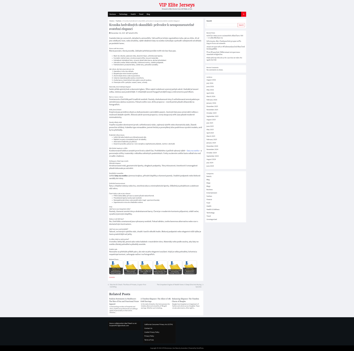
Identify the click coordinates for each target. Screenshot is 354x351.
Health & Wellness (212, 209)
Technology (123, 14)
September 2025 (212, 116)
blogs (208, 183)
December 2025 (212, 106)
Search (209, 21)
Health (133, 14)
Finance (209, 200)
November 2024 (212, 149)
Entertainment (211, 193)
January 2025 (211, 143)
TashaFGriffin (133, 33)
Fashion (112, 277)
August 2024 (211, 159)
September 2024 (212, 156)
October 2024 (211, 153)
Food (208, 203)
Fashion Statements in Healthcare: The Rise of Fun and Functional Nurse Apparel (124, 301)
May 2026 (210, 90)
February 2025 (211, 140)
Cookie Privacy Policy (151, 332)
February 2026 (211, 100)
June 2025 (210, 126)
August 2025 (211, 120)
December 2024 (212, 146)
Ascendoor (184, 348)
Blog (148, 14)
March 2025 (210, 136)
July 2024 (209, 163)
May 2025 (210, 130)
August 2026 (211, 80)
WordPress (199, 348)
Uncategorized (211, 219)
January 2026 (211, 103)
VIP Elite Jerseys (177, 4)
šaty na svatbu (193, 151)
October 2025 (211, 113)
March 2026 (210, 97)
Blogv (208, 186)
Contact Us (148, 328)
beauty (208, 176)
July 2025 (209, 123)
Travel (141, 14)
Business (113, 14)
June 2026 (210, 87)
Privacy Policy (149, 336)
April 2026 (210, 93)
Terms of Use (149, 340)
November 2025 (212, 110)
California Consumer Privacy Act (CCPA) (158, 324)
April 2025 (210, 133)
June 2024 (210, 166)
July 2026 (209, 83)
